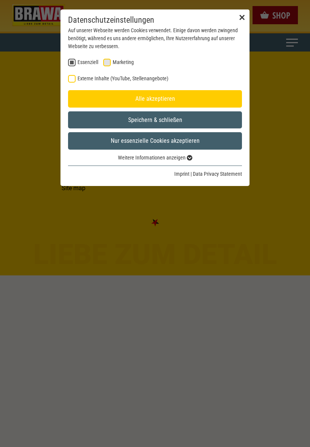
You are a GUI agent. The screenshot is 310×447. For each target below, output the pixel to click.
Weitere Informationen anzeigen (152, 158)
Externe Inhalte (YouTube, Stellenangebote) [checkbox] (123, 78)
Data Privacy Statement (217, 174)
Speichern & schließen (155, 119)
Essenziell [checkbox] (88, 62)
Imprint (181, 174)
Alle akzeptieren (155, 98)
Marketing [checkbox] (123, 62)
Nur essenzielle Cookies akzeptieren (155, 140)
